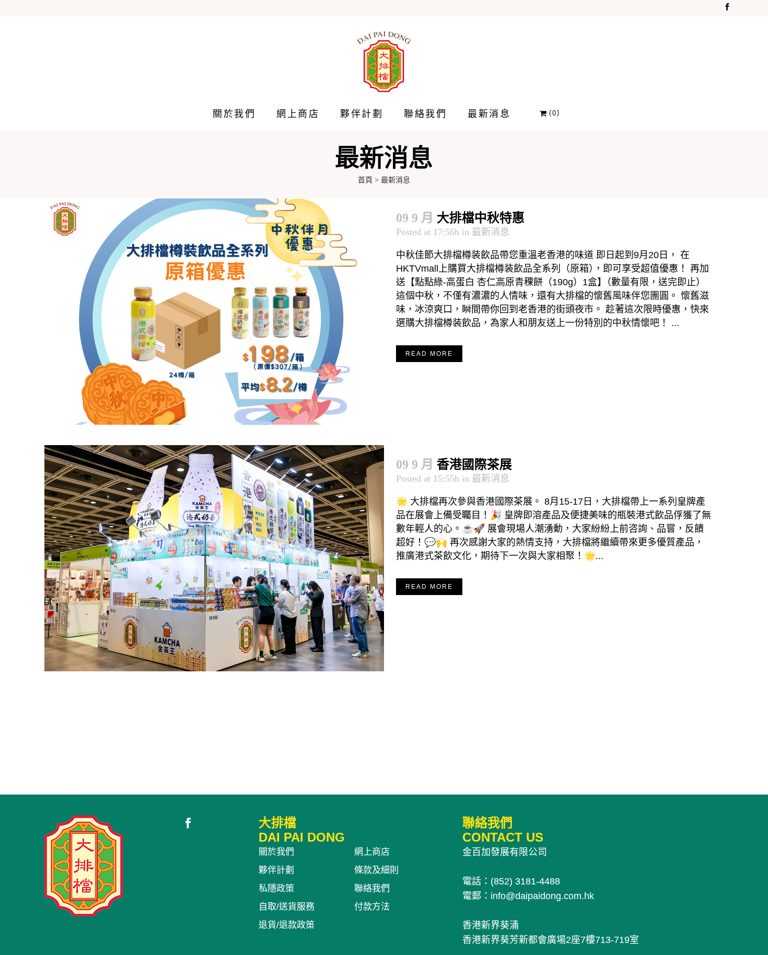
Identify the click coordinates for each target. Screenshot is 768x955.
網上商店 (372, 852)
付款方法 (372, 907)
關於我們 (276, 852)
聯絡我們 (372, 888)
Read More (429, 353)
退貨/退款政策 (287, 925)
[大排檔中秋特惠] (214, 312)
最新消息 (490, 232)
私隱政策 (276, 888)
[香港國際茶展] (214, 558)
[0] (544, 113)
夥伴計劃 (276, 870)
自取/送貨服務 (287, 907)
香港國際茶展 (474, 464)
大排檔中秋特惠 (481, 218)
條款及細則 (376, 870)
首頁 (365, 180)
